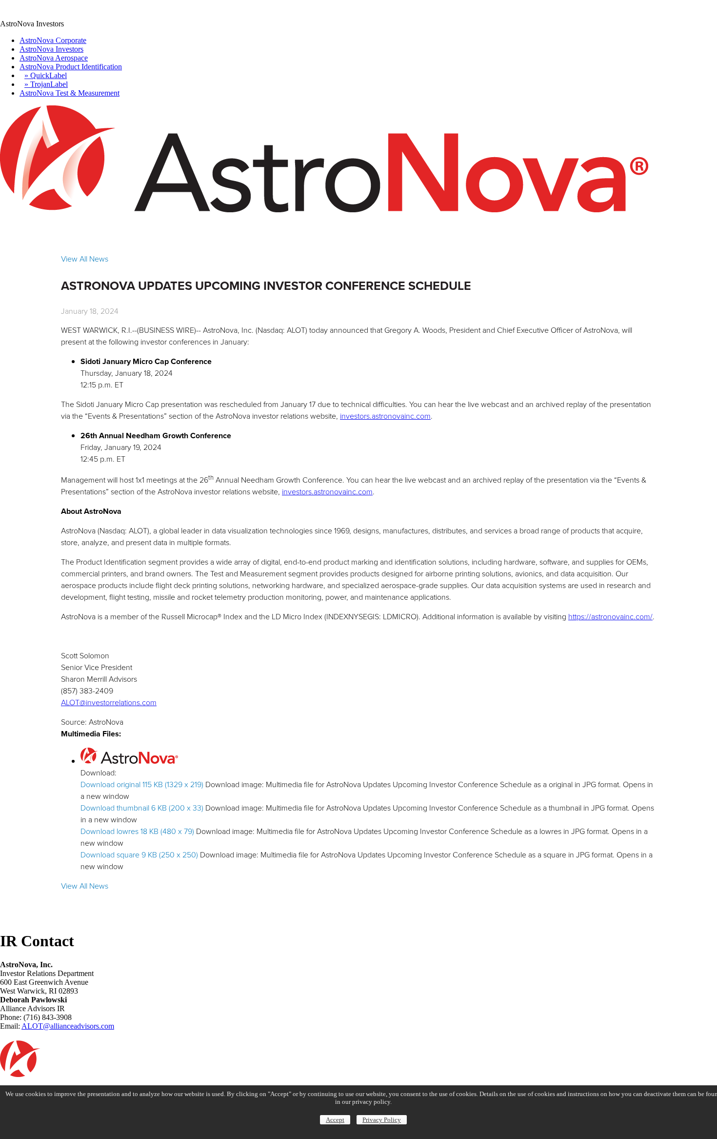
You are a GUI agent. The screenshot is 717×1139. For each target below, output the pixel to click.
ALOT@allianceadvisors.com (67, 1026)
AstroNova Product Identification (71, 66)
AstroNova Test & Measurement (70, 93)
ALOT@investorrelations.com (109, 702)
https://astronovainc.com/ (610, 616)
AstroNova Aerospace (54, 58)
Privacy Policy (381, 1119)
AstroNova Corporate (53, 40)
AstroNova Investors (51, 49)
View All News (84, 258)
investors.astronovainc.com (385, 416)
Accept (335, 1119)
